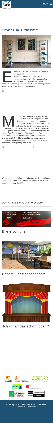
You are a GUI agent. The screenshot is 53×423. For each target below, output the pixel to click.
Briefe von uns (13, 231)
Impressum (21, 407)
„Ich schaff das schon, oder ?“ (26, 326)
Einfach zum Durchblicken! (20, 30)
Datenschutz (31, 407)
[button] (45, 4)
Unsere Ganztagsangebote (24, 274)
